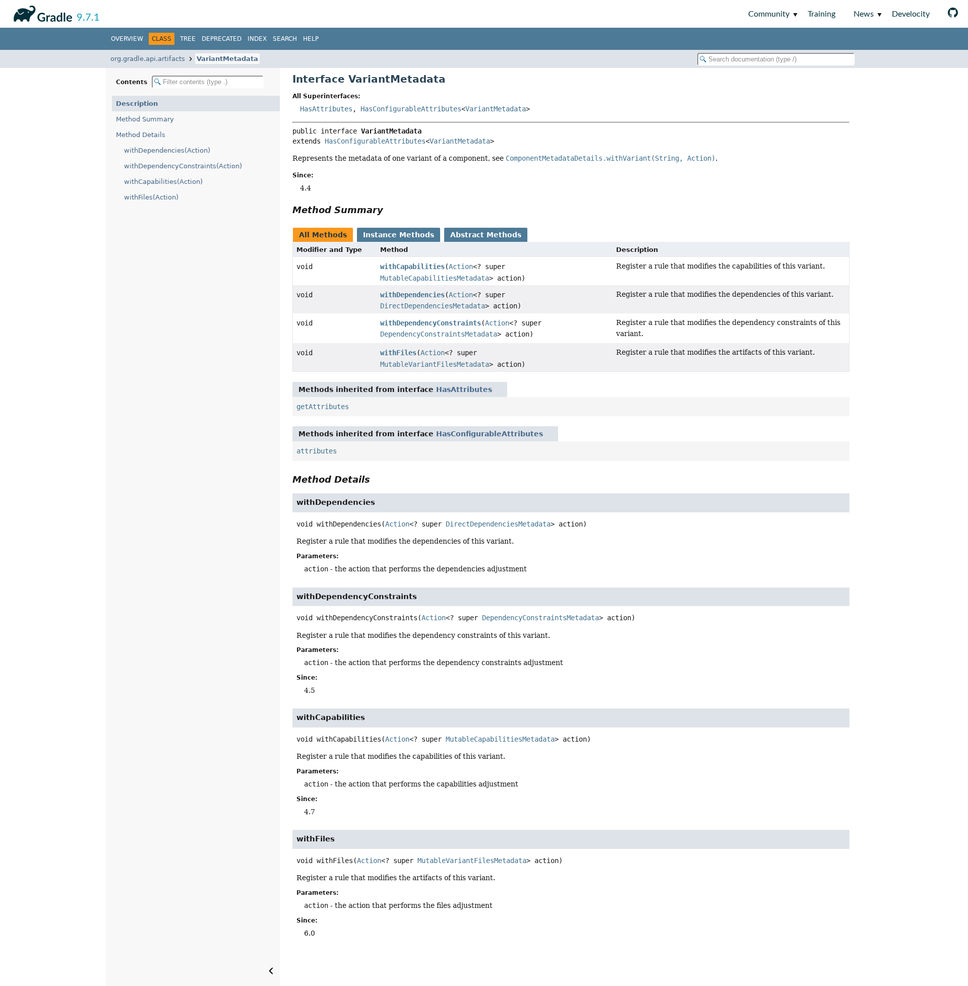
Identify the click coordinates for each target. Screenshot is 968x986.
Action (461, 266)
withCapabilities (412, 266)
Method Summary (145, 119)
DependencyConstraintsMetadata (438, 334)
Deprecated (221, 38)
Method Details (140, 135)
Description (137, 103)
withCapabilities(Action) (163, 181)
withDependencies (412, 295)
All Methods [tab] (323, 235)
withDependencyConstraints (430, 323)
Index (257, 38)
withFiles (398, 353)
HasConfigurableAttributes (410, 109)
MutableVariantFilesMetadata (434, 364)
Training (821, 14)
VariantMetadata (227, 58)
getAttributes (322, 407)
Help (311, 38)
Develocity (911, 14)
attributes (316, 451)
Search (285, 38)
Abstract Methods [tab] (485, 235)
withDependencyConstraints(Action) (183, 166)
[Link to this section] (390, 210)
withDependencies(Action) (167, 150)
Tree (188, 38)
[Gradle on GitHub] (953, 14)
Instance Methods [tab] (398, 235)
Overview (127, 38)
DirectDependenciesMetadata (432, 306)
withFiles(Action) (151, 197)
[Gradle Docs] (41, 12)
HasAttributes (326, 109)
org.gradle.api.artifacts (147, 58)
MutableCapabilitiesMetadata (434, 278)
